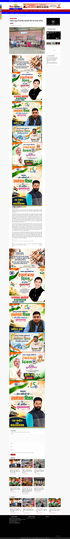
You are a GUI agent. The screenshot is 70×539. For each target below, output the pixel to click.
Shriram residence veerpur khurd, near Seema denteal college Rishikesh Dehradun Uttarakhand (52, 59)
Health (31, 10)
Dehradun (11, 487)
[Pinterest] (19, 207)
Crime (21, 10)
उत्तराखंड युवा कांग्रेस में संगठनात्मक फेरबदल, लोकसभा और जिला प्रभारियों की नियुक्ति (15, 481)
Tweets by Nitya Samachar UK (31, 518)
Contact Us (54, 10)
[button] (53, 21)
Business (17, 10)
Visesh (50, 10)
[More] (25, 207)
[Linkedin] (17, 207)
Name (12, 443)
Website (12, 449)
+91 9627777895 (14, 521)
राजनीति (18, 469)
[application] (53, 21)
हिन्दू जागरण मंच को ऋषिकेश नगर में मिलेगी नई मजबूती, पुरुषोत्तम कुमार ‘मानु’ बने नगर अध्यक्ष (15, 463)
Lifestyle (35, 10)
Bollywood (12, 10)
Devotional (26, 10)
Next (54, 40)
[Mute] (57, 24)
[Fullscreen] (58, 24)
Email (12, 446)
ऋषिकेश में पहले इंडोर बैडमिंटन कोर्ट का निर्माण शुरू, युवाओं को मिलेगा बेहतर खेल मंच (27, 463)
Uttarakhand (15, 18)
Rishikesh (11, 18)
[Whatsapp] (24, 207)
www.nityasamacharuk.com (53, 63)
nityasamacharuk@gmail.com (13, 25)
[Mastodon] (21, 207)
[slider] (52, 24)
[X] (14, 207)
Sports (46, 10)
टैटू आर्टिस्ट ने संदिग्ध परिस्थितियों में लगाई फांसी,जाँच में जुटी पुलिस (35, 243)
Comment (12, 433)
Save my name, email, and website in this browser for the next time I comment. (22, 452)
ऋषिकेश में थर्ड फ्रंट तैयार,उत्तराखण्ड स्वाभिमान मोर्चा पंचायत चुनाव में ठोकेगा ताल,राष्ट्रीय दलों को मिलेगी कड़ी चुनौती (19, 244)
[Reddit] (16, 207)
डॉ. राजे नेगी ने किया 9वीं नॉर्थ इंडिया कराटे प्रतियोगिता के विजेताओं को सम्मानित (39, 463)
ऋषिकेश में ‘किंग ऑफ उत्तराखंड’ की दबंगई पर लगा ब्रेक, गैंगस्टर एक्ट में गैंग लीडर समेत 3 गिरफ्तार (39, 481)
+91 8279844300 (51, 61)
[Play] (47, 24)
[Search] (59, 10)
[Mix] (22, 207)
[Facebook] (13, 207)
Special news (40, 10)
